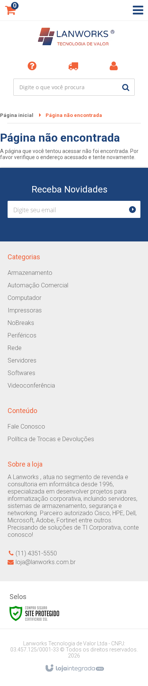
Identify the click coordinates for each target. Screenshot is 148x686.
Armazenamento (30, 272)
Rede (15, 348)
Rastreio (74, 66)
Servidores (22, 360)
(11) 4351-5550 (36, 553)
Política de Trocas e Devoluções (51, 439)
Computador (24, 297)
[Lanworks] (74, 38)
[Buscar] (126, 87)
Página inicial (16, 115)
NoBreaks (21, 322)
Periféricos (22, 335)
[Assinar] (135, 209)
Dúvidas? (33, 66)
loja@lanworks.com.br (46, 562)
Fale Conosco (26, 426)
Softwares (21, 373)
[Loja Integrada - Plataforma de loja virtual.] (74, 668)
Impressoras (25, 310)
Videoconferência (31, 385)
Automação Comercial (38, 285)
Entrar (115, 66)
